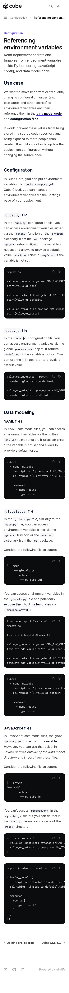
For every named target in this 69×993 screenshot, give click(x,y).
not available (47, 741)
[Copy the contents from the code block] (53, 271)
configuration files (24, 119)
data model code (49, 113)
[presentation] (34, 292)
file (26, 519)
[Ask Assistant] (59, 271)
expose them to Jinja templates (27, 604)
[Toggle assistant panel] (58, 6)
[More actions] (64, 6)
